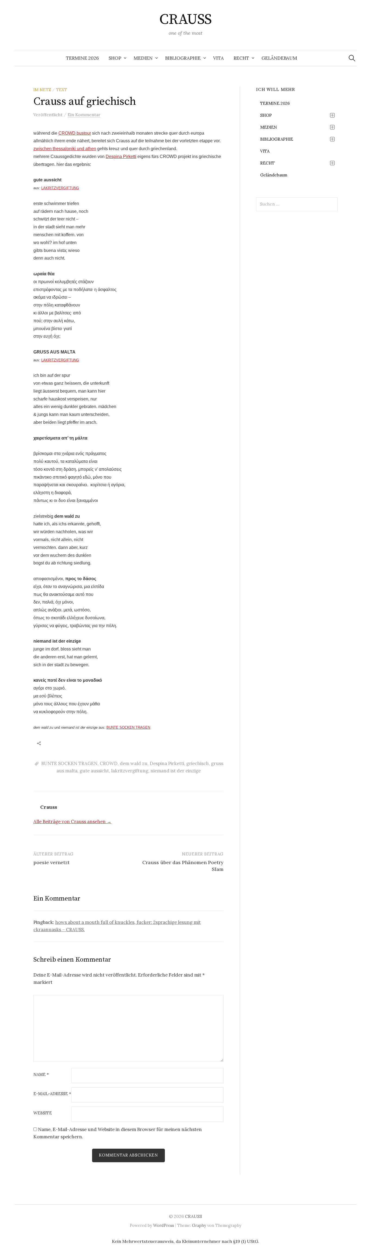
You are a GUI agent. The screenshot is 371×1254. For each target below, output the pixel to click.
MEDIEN (143, 58)
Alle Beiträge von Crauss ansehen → (72, 822)
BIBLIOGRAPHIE (183, 58)
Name (41, 1075)
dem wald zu (133, 763)
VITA (218, 58)
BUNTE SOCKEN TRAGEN (128, 727)
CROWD (109, 763)
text (61, 89)
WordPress (163, 1225)
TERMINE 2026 (82, 58)
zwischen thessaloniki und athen (64, 148)
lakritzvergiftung (129, 771)
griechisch (197, 763)
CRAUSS (185, 19)
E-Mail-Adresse (52, 1094)
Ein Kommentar (84, 114)
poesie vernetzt (51, 862)
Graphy (199, 1225)
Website (42, 1113)
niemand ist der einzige (175, 771)
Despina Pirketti (121, 156)
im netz (42, 89)
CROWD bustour (74, 133)
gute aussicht (94, 771)
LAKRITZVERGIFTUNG (60, 188)
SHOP (115, 58)
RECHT (241, 58)
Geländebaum (279, 58)
